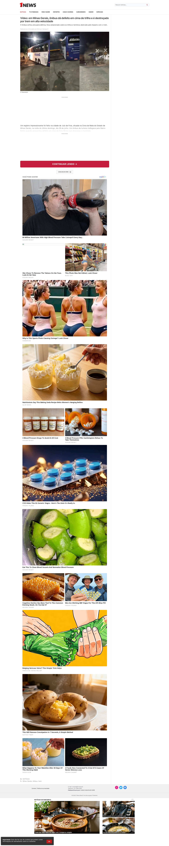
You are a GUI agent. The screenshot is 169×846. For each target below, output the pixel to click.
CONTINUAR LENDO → (64, 164)
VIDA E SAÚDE (45, 12)
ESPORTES (56, 12)
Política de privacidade (43, 788)
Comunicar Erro (63, 172)
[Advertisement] (64, 110)
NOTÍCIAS (23, 12)
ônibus (35, 781)
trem (40, 781)
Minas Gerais (27, 781)
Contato (34, 788)
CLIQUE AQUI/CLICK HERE (88, 790)
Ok (49, 841)
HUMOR (91, 12)
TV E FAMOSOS (33, 12)
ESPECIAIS (99, 12)
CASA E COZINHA (68, 12)
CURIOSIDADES (80, 12)
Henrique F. (45, 29)
